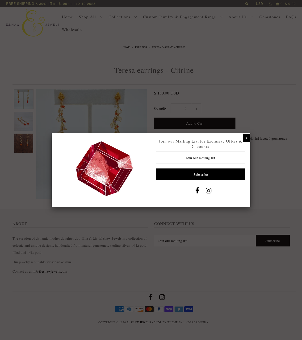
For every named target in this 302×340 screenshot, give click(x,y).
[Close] (246, 137)
